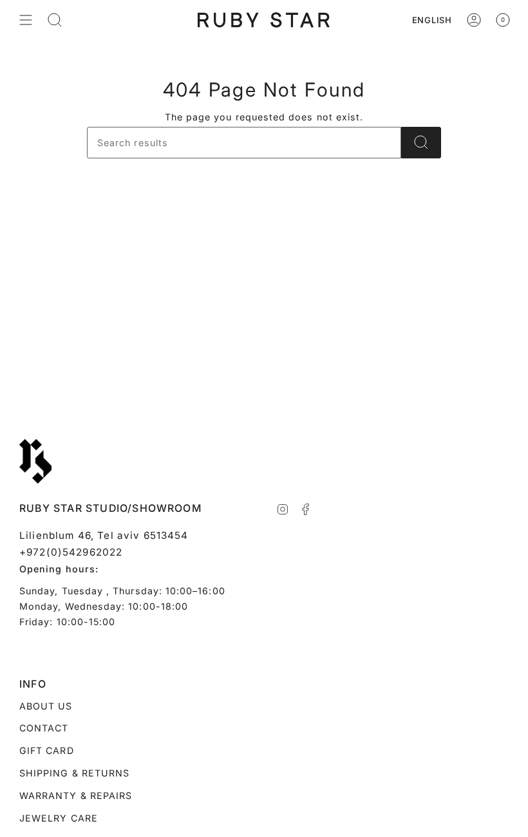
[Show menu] (26, 20)
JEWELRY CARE (58, 818)
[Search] (421, 142)
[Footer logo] (35, 461)
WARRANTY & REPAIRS (75, 795)
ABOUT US (46, 706)
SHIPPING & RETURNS (74, 772)
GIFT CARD (46, 750)
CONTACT (43, 727)
